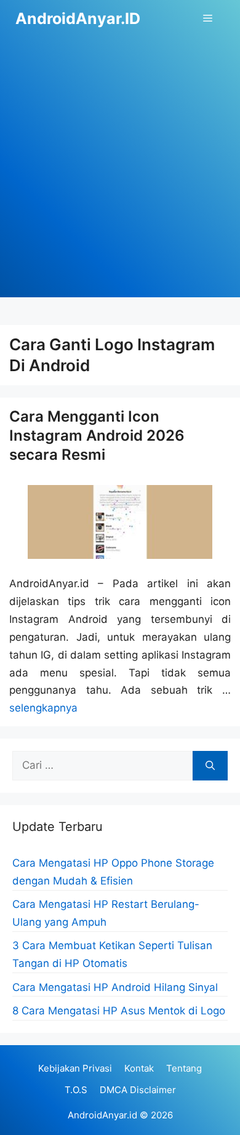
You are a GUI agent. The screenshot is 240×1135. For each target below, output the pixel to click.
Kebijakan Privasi (75, 1068)
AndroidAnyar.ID (77, 18)
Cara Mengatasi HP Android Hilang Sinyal (115, 987)
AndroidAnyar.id (102, 1115)
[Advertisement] (120, 177)
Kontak (139, 1068)
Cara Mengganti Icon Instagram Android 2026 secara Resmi (97, 435)
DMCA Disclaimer (138, 1090)
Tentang (184, 1068)
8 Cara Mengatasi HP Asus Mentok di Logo (118, 1011)
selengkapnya (43, 708)
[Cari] (210, 765)
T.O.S (76, 1090)
